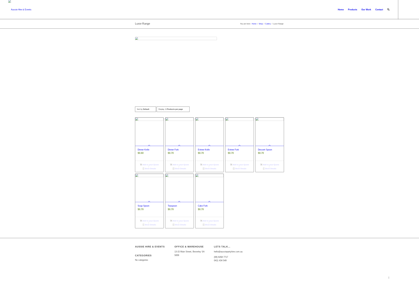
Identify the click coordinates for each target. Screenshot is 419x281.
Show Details (150, 169)
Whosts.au (383, 277)
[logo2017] (19, 9)
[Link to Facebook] (403, 9)
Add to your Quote (150, 165)
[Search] (388, 9)
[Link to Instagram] (408, 9)
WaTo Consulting (411, 277)
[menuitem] (341, 9)
